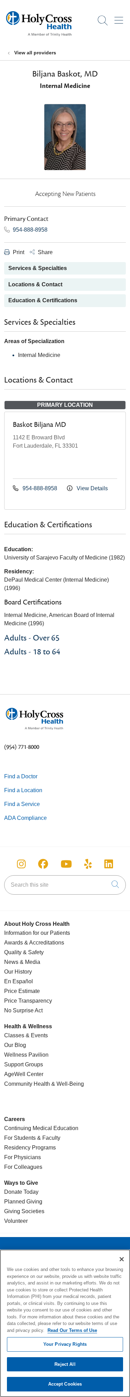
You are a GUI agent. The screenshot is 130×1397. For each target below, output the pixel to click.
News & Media (22, 962)
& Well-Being (67, 1084)
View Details (91, 488)
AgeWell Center (23, 1074)
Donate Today (21, 1192)
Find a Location (23, 790)
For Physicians (22, 1157)
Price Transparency (28, 1001)
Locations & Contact (35, 284)
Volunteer (16, 1221)
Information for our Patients (37, 933)
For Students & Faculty (32, 1138)
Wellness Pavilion (26, 1055)
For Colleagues (23, 1167)
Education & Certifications (42, 300)
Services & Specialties (37, 268)
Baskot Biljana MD (39, 424)
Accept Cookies (65, 1384)
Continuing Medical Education (41, 1128)
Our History (18, 972)
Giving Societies (24, 1211)
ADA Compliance (25, 818)
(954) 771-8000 (21, 747)
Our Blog (15, 1045)
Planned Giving (23, 1202)
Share (44, 252)
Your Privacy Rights (65, 1344)
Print (17, 252)
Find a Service (22, 804)
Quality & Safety (24, 952)
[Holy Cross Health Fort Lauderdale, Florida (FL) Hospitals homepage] (38, 38)
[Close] (121, 1259)
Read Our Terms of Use (72, 1330)
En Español (18, 981)
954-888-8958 (29, 230)
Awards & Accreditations (34, 943)
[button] (120, 18)
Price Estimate (22, 991)
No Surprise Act (23, 1010)
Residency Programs (30, 1147)
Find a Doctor (20, 776)
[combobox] (65, 885)
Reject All (64, 1364)
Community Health (27, 1084)
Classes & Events (26, 1035)
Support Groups (23, 1064)
